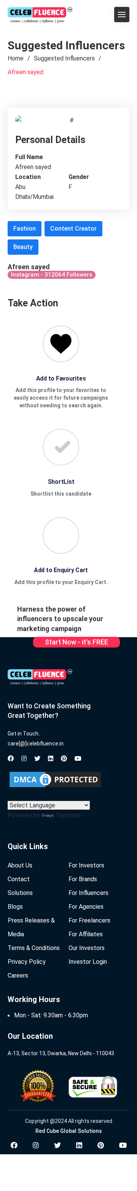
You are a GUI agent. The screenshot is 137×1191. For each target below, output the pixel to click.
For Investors (86, 865)
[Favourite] (61, 343)
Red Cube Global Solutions (68, 1131)
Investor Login (87, 961)
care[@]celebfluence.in (36, 743)
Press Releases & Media (31, 927)
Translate (68, 815)
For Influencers (88, 893)
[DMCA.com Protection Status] (55, 779)
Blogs (15, 906)
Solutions (20, 893)
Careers (18, 975)
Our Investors (86, 948)
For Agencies (86, 906)
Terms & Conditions (34, 948)
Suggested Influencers (64, 58)
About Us (20, 865)
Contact (19, 879)
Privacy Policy (27, 961)
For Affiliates (85, 934)
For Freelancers (89, 920)
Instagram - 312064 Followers (51, 274)
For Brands (82, 879)
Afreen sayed (25, 72)
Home (16, 58)
